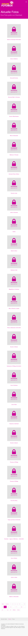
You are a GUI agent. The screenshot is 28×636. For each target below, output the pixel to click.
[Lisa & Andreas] (14, 376)
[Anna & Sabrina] (14, 50)
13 (10, 607)
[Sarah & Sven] (14, 242)
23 (2, 610)
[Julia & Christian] (14, 204)
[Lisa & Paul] (14, 396)
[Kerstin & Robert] (14, 338)
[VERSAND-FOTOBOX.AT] (6, 2)
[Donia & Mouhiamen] (14, 108)
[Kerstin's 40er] (14, 184)
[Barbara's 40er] (14, 261)
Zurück (7, 604)
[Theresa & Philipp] (14, 453)
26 (7, 610)
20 (21, 607)
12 (7, 607)
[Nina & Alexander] (14, 127)
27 (10, 610)
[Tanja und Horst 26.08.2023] (14, 511)
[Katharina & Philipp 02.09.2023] (14, 357)
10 (2, 607)
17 (16, 607)
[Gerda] (14, 223)
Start (3, 604)
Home (9, 619)
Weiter (14, 610)
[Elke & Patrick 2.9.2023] (14, 300)
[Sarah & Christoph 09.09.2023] (14, 31)
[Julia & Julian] (14, 568)
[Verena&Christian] (14, 69)
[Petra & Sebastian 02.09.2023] (14, 319)
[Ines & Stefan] (14, 549)
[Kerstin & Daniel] (14, 434)
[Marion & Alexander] (14, 588)
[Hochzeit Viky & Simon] (14, 165)
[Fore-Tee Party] (14, 492)
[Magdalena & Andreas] (14, 280)
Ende (18, 610)
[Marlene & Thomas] (14, 146)
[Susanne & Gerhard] (14, 415)
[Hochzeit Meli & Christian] (14, 88)
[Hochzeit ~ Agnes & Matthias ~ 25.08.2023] (14, 530)
